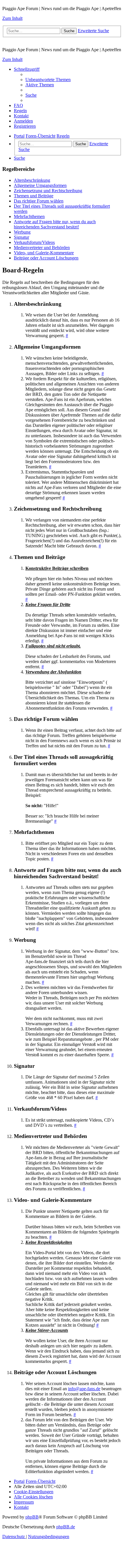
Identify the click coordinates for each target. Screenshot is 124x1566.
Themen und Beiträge (33, 195)
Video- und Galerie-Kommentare (44, 252)
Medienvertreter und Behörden (42, 247)
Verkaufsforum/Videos (34, 242)
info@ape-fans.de (84, 1388)
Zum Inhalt (12, 18)
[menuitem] (48, 79)
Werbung (22, 232)
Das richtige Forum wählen (38, 200)
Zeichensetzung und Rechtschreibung (48, 190)
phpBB (32, 1517)
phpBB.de (65, 1526)
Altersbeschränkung (32, 180)
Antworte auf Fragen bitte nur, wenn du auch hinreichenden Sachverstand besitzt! (55, 224)
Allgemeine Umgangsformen (40, 185)
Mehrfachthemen (29, 216)
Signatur (21, 237)
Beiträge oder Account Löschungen (46, 257)
